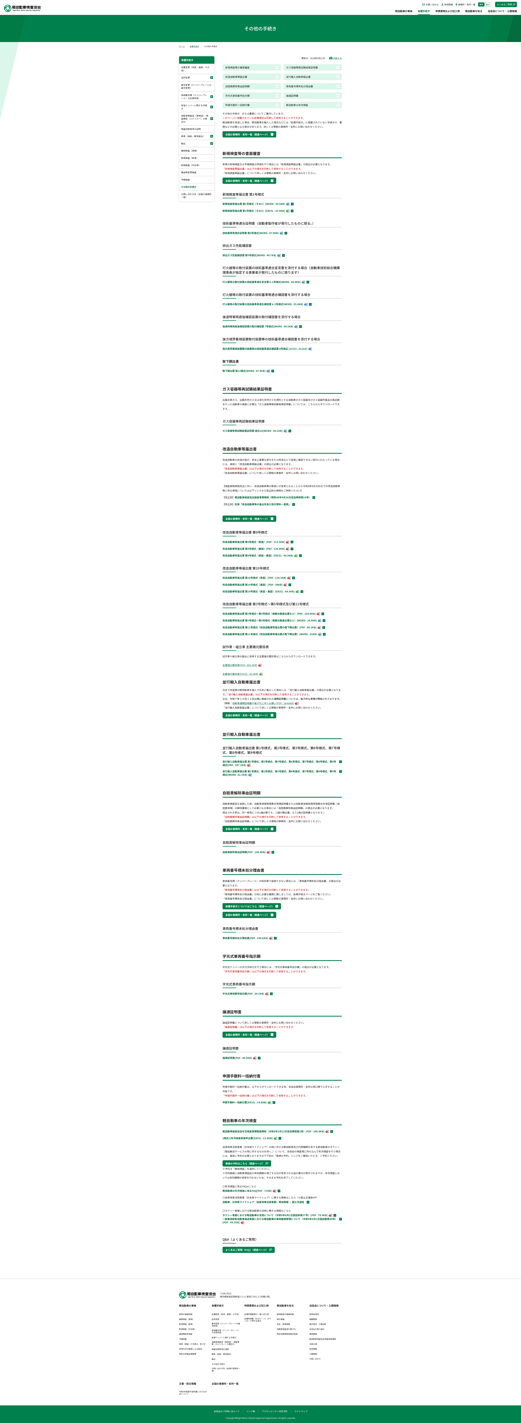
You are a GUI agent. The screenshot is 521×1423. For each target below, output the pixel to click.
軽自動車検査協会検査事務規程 (322, 1339)
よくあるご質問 (504, 4)
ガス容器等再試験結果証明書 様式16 (253, 430)
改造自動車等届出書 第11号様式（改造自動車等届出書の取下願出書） (270, 627)
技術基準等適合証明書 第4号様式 (251, 233)
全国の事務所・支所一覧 (225, 1383)
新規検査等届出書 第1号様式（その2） (254, 210)
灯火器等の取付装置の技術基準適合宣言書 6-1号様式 (262, 282)
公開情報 (313, 1354)
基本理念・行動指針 (317, 1324)
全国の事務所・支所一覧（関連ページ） (247, 134)
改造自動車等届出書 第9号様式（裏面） (254, 548)
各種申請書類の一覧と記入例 (256, 1314)
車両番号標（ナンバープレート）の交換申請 (194, 96)
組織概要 (313, 1319)
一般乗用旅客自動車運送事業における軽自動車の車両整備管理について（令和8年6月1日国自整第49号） (280, 1220)
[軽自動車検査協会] (22, 8)
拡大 (488, 4)
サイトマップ (300, 1411)
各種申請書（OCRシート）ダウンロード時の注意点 (257, 1320)
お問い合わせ (432, 4)
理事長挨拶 (314, 1314)
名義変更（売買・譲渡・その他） (195, 69)
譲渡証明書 (292, 95)
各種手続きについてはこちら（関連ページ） (249, 906)
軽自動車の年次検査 (297, 105)
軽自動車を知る (473, 11)
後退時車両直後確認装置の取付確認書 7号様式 (258, 326)
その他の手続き (188, 186)
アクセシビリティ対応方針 (275, 1411)
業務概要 (313, 1334)
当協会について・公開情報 (502, 11)
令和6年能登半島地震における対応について (193, 1392)
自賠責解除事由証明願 (237, 86)
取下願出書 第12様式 (244, 371)
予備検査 (185, 179)
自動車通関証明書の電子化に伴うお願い (263, 703)
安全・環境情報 (283, 1324)
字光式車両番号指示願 (237, 95)
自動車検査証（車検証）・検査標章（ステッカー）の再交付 (194, 118)
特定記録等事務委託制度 (287, 1334)
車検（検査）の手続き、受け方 (192, 1344)
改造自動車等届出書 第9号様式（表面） (254, 542)
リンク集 (250, 1411)
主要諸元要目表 (240, 665)
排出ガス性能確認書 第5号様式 (249, 255)
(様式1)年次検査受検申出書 (248, 1138)
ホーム (182, 46)
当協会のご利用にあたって (227, 1411)
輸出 (183, 143)
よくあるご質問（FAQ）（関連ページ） (246, 1250)
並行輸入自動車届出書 (298, 76)
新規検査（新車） (189, 158)
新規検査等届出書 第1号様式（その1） (254, 204)
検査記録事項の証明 (191, 129)
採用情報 (448, 4)
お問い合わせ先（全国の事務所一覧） (196, 195)
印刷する (337, 58)
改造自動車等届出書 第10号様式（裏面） (253, 584)
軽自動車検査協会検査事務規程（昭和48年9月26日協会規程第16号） (273, 497)
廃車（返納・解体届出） (193, 136)
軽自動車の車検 (403, 11)
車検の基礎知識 (185, 1314)
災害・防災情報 (187, 1383)
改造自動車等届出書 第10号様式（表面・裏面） (259, 591)
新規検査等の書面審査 (237, 67)
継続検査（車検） (189, 150)
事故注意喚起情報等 (187, 1354)
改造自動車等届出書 (236, 76)
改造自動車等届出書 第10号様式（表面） (254, 577)
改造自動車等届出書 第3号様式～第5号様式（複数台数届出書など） (269, 613)
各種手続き (424, 11)
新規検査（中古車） (191, 165)
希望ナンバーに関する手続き (194, 107)
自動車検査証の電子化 (286, 1329)
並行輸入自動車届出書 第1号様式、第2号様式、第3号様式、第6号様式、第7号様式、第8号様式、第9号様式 (279, 763)
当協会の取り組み (317, 1329)
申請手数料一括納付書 (237, 105)
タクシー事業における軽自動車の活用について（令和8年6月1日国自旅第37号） (275, 1215)
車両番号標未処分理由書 (299, 86)
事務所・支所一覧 (466, 4)
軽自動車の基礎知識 (285, 1314)
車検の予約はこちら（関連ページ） (244, 1163)
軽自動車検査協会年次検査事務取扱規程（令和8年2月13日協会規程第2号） (273, 1131)
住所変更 (185, 77)
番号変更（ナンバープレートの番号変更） (196, 86)
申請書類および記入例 (447, 11)
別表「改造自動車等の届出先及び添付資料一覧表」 (263, 504)
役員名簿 (313, 1344)
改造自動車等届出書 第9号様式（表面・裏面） (258, 555)
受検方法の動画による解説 (190, 1349)
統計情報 (280, 1319)
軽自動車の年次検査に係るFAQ (247, 1190)
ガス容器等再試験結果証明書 (302, 67)
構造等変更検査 (188, 172)
